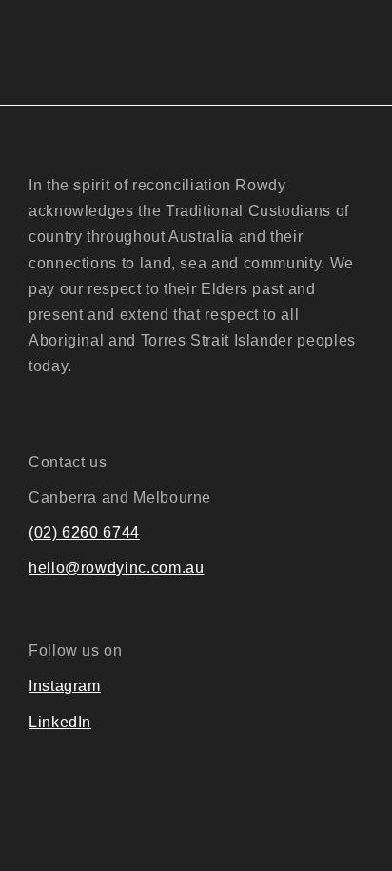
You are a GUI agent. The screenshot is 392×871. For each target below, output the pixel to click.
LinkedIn (60, 722)
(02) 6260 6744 (84, 533)
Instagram (65, 686)
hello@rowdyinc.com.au (116, 568)
